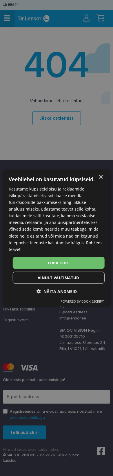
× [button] (101, 177)
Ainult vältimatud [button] (58, 277)
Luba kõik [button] (58, 262)
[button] (57, 291)
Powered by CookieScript (82, 301)
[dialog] (56, 238)
